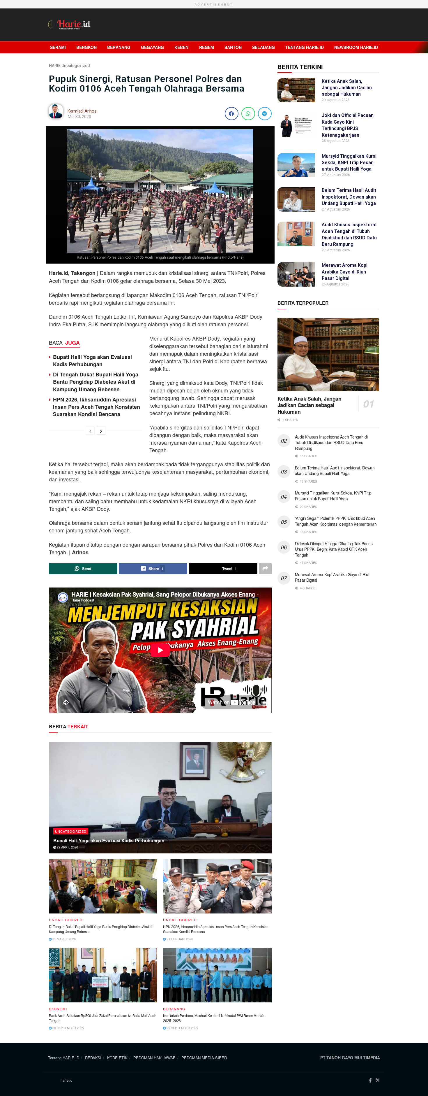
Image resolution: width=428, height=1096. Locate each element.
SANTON (233, 47)
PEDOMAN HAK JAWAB (154, 1057)
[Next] (101, 431)
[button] (231, 113)
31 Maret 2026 (64, 939)
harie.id (66, 1080)
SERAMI (58, 47)
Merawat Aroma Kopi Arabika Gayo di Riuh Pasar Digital (344, 271)
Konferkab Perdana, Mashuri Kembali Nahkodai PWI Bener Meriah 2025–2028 (213, 1018)
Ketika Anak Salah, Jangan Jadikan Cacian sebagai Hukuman (347, 87)
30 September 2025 (68, 1027)
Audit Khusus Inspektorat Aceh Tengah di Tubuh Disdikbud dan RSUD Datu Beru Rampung (331, 442)
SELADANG (263, 47)
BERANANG (118, 47)
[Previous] (90, 431)
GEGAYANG (152, 47)
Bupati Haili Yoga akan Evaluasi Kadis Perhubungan (92, 360)
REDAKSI (93, 1057)
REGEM (206, 47)
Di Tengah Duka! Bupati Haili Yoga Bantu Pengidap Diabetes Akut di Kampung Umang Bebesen (95, 382)
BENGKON (86, 47)
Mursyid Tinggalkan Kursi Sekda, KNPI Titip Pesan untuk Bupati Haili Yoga (349, 162)
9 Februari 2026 (179, 939)
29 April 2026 (67, 847)
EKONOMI (58, 1009)
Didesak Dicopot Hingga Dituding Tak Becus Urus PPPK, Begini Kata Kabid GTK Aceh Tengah (334, 549)
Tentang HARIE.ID (304, 47)
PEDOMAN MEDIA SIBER (204, 1057)
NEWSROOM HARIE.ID (356, 47)
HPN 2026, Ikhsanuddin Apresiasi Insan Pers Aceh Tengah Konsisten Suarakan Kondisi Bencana (96, 407)
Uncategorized (75, 65)
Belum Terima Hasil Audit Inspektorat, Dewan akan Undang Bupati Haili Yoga (349, 196)
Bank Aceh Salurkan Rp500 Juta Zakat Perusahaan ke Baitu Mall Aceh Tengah (102, 1018)
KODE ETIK (117, 1057)
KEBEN (181, 47)
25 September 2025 (182, 1027)
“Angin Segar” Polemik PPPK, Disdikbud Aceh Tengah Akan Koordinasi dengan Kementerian (336, 521)
